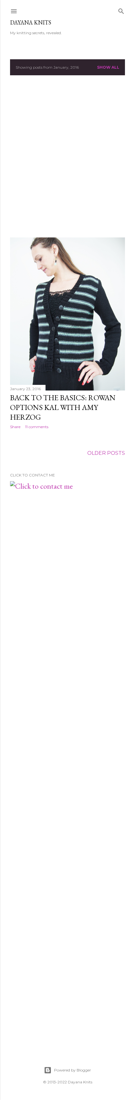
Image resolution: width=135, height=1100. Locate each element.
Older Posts (106, 453)
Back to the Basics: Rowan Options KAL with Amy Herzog (63, 407)
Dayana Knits (30, 22)
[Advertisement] (67, 156)
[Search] (121, 10)
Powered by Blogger (72, 1070)
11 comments (36, 426)
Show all (108, 67)
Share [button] (15, 426)
